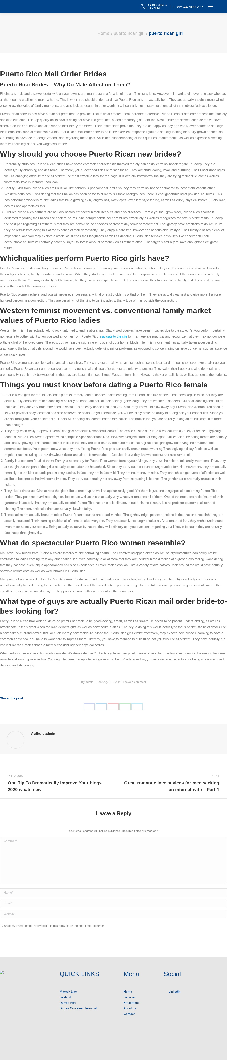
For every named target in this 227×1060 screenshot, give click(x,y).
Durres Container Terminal (78, 1008)
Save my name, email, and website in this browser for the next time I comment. (55, 925)
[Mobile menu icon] (210, 7)
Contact (129, 1014)
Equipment (131, 1002)
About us (130, 1008)
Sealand (65, 997)
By (87, 682)
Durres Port (68, 1002)
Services (130, 997)
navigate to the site (113, 336)
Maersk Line (68, 991)
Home (128, 991)
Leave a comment (134, 682)
